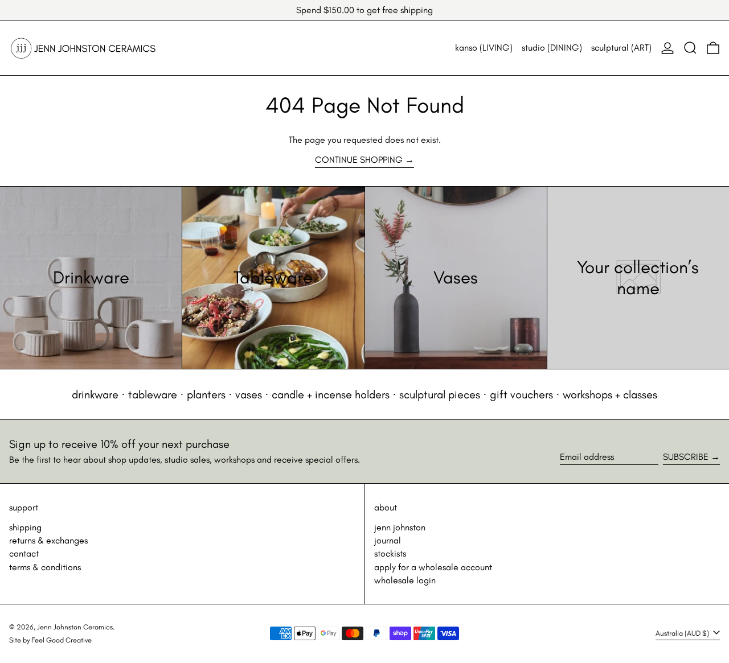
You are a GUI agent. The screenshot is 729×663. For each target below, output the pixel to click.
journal (387, 540)
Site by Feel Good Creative (50, 640)
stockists (390, 553)
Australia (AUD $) (683, 633)
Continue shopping (359, 159)
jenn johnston (399, 527)
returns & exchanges (48, 540)
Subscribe (685, 456)
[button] (690, 47)
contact (24, 553)
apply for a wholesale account (433, 567)
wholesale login (405, 580)
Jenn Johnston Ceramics (75, 627)
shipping (25, 527)
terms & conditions (45, 567)
